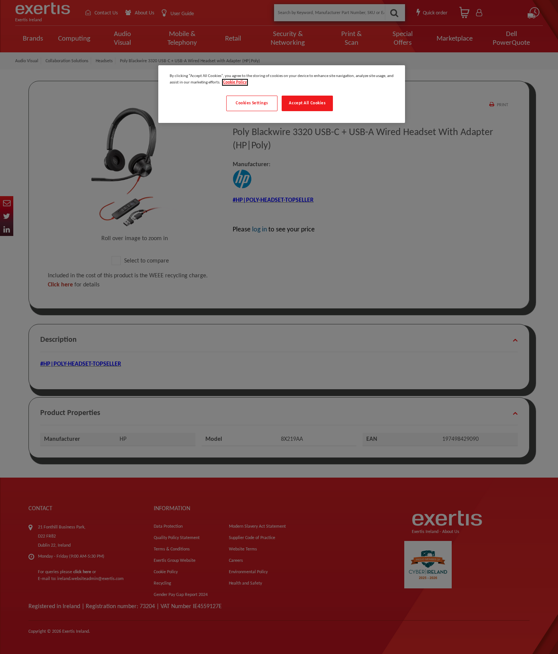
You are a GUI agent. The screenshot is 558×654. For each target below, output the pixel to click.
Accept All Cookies (307, 103)
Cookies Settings (252, 103)
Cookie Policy (235, 82)
